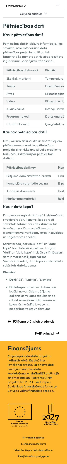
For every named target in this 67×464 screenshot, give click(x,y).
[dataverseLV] (16, 6)
